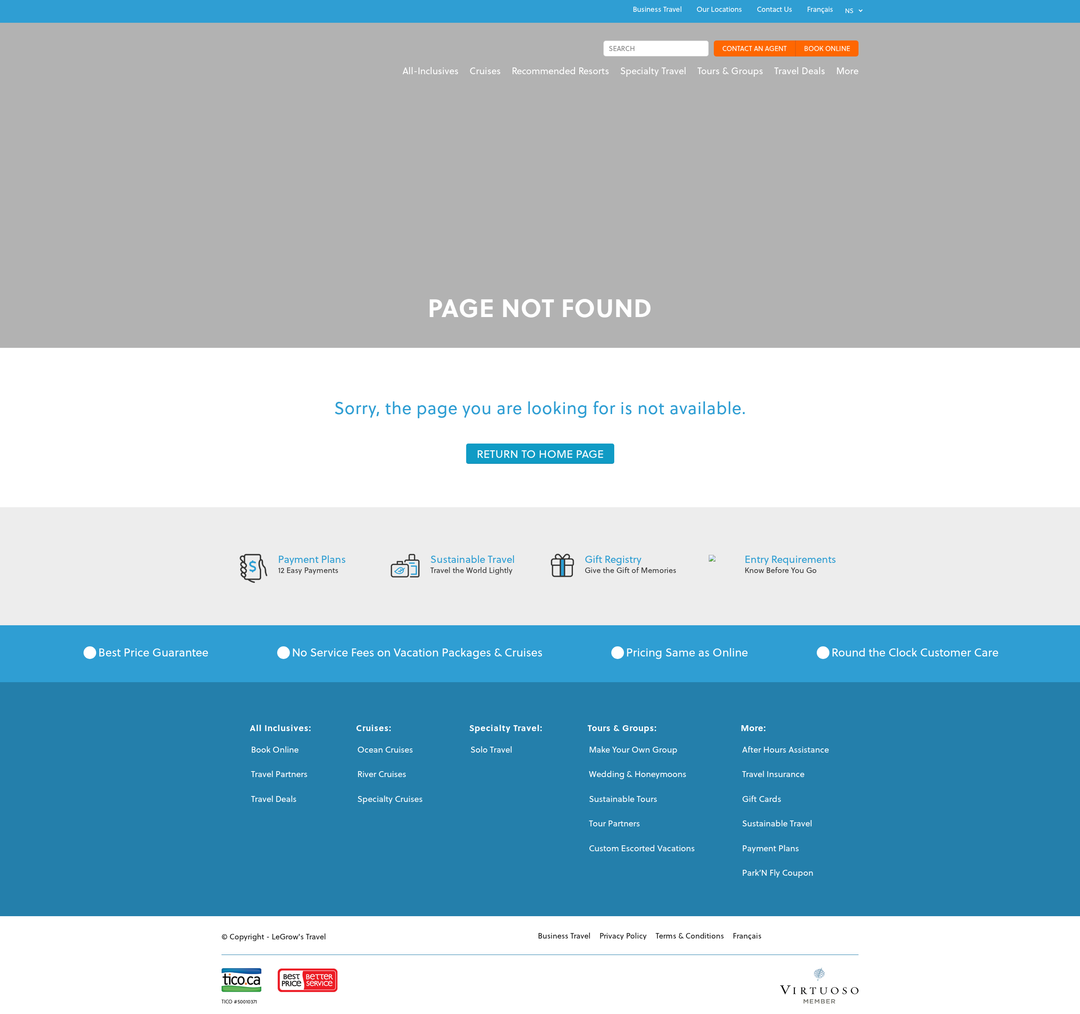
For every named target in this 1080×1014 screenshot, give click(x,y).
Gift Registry (613, 559)
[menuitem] (657, 9)
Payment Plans (312, 559)
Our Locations (719, 9)
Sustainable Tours (623, 799)
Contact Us (774, 9)
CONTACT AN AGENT (754, 48)
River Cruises (381, 774)
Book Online (275, 749)
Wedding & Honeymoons (637, 774)
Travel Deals (274, 799)
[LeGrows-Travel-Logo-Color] (249, 61)
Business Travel (657, 9)
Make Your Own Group (633, 749)
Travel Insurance (773, 774)
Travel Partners (279, 774)
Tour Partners (614, 823)
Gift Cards (761, 799)
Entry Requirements (790, 559)
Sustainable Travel (472, 559)
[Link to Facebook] (224, 10)
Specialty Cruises (390, 799)
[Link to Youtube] (243, 10)
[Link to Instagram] (262, 10)
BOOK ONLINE (827, 48)
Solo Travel (491, 749)
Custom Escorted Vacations (642, 848)
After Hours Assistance (785, 749)
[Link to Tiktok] (282, 10)
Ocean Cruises (385, 749)
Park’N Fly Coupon (777, 872)
